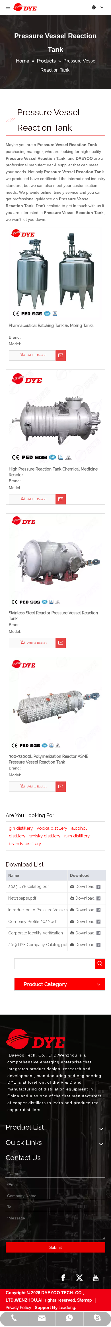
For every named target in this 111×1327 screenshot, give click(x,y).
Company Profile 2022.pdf (32, 921)
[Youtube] (95, 1278)
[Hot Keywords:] (100, 964)
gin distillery (21, 828)
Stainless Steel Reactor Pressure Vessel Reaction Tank (53, 616)
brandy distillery (25, 843)
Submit (55, 1247)
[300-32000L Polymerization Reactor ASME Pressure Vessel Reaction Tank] (55, 703)
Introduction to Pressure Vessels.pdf (41, 910)
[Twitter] (79, 1278)
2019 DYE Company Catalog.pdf (37, 944)
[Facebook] (63, 1278)
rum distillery (77, 836)
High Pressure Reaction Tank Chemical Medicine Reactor (53, 472)
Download (84, 886)
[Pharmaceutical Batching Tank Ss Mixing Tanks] (55, 272)
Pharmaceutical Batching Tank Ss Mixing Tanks (51, 325)
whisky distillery (44, 836)
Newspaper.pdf (22, 898)
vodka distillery (52, 828)
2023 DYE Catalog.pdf (28, 886)
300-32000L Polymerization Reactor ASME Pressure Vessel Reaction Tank (48, 759)
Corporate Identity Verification (35, 933)
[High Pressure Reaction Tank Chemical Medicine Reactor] (55, 416)
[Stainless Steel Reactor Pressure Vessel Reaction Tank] (55, 560)
